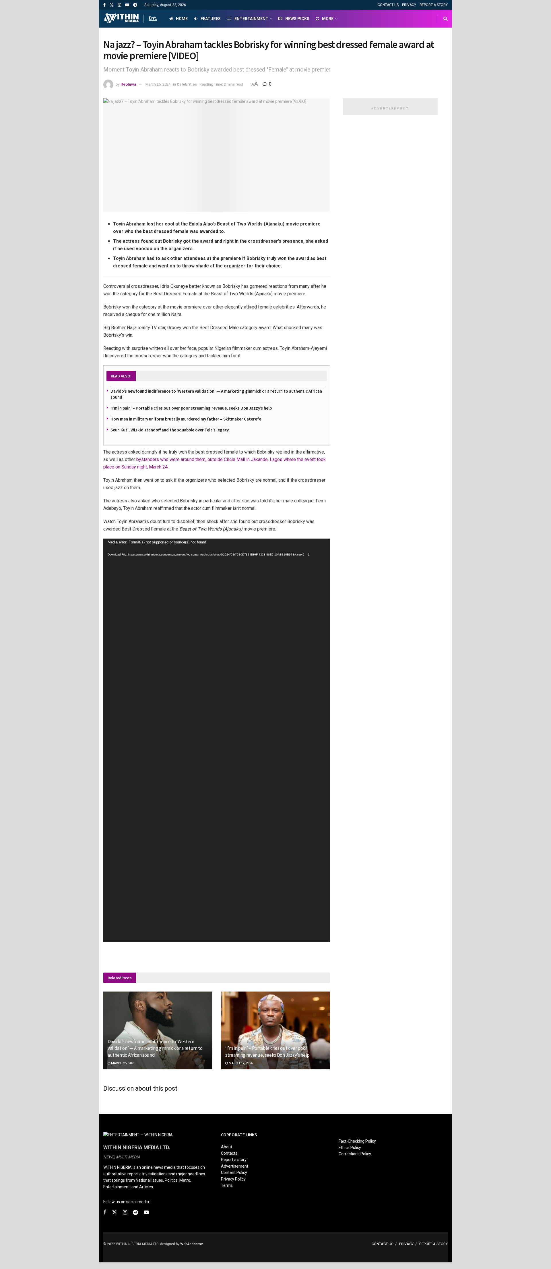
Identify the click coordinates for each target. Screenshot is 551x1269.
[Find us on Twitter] (112, 5)
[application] (216, 740)
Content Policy (234, 1172)
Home (182, 18)
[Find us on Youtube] (127, 5)
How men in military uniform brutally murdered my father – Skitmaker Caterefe (185, 419)
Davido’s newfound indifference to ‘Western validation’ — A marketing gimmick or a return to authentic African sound (155, 1048)
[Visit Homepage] (131, 18)
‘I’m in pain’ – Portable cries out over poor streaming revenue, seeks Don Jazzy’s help (191, 408)
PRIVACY (409, 5)
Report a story (234, 1159)
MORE (327, 18)
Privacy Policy (233, 1179)
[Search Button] (445, 19)
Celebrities (187, 84)
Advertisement (234, 1166)
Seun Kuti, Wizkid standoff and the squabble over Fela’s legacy (169, 430)
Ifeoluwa (128, 84)
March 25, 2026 (122, 1063)
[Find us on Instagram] (119, 5)
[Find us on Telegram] (135, 5)
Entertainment (251, 18)
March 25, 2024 (157, 84)
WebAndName (191, 1244)
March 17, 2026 (240, 1063)
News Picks (297, 18)
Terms (227, 1185)
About (226, 1147)
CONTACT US (388, 5)
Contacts (229, 1153)
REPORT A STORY (434, 5)
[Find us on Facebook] (104, 5)
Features (211, 18)
